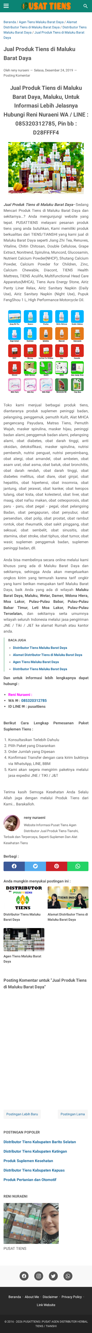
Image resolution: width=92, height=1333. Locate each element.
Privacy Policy (72, 1297)
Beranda (14, 1297)
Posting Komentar (17, 75)
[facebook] (14, 866)
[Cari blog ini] (85, 6)
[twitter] (35, 866)
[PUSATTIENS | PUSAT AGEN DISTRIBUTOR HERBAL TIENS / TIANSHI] (46, 6)
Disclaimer (50, 1297)
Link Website (46, 1305)
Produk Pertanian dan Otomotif (30, 1179)
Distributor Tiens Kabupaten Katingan (35, 1151)
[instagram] (38, 1276)
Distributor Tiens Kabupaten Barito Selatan (40, 1142)
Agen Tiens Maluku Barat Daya (36, 662)
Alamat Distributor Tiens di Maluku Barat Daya (47, 655)
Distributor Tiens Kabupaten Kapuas (34, 1170)
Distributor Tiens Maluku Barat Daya (40, 648)
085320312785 (34, 700)
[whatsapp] (77, 866)
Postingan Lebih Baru (22, 1114)
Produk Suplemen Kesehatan (28, 1161)
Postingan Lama (73, 1114)
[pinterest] (56, 866)
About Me (32, 1297)
